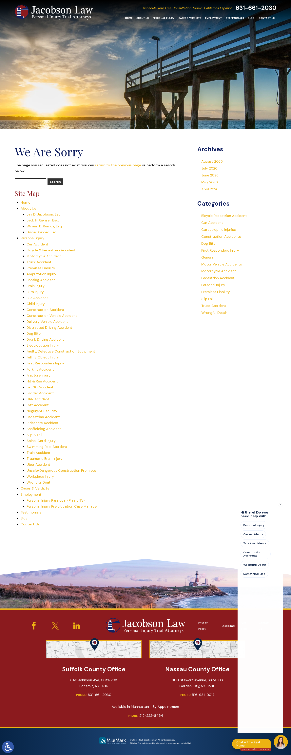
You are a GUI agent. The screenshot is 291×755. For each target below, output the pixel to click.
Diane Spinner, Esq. (42, 232)
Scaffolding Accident (44, 428)
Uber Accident (38, 464)
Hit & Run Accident (42, 381)
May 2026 (209, 182)
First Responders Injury (45, 363)
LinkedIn (76, 625)
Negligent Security (42, 411)
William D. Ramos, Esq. (44, 226)
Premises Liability (41, 268)
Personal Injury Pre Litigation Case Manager (62, 506)
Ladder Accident (40, 393)
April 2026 (209, 189)
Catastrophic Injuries (218, 229)
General (207, 257)
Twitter (55, 625)
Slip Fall (207, 298)
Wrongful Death (39, 482)
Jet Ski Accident (40, 387)
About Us (142, 18)
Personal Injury (163, 18)
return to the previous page (118, 165)
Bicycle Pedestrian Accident (224, 215)
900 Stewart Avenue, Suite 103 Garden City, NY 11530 (197, 683)
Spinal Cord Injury (41, 440)
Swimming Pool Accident (47, 446)
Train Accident (38, 452)
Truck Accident (39, 262)
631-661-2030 (256, 8)
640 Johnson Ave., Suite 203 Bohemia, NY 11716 (93, 683)
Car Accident (37, 244)
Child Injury (36, 303)
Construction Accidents (221, 236)
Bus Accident (37, 297)
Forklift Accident (40, 369)
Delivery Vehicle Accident (47, 321)
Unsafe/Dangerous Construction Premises (61, 470)
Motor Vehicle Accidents (221, 264)
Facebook (34, 625)
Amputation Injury (41, 274)
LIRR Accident (38, 399)
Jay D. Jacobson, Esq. (44, 214)
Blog (251, 18)
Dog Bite (34, 333)
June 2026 (210, 175)
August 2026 (212, 161)
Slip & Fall (34, 434)
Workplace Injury (40, 476)
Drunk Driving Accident (45, 339)
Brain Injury (36, 286)
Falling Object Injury (43, 357)
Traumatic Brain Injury (44, 458)
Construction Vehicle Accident (52, 315)
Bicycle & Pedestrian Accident (51, 250)
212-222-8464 (145, 715)
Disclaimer (228, 626)
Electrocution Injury (43, 345)
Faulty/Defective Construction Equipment (61, 351)
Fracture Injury (38, 375)
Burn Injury (35, 291)
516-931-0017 (197, 694)
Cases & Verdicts (189, 18)
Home (128, 18)
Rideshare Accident (43, 423)
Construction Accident (45, 309)
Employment (213, 18)
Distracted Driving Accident (49, 327)
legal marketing (160, 743)
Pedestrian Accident (43, 417)
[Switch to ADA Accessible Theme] (8, 747)
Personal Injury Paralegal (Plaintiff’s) (56, 500)
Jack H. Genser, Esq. (43, 220)
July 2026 (209, 168)
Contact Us (267, 18)
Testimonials (235, 18)
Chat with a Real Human (252, 744)
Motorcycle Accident (44, 256)
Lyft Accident (38, 405)
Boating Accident (41, 280)
